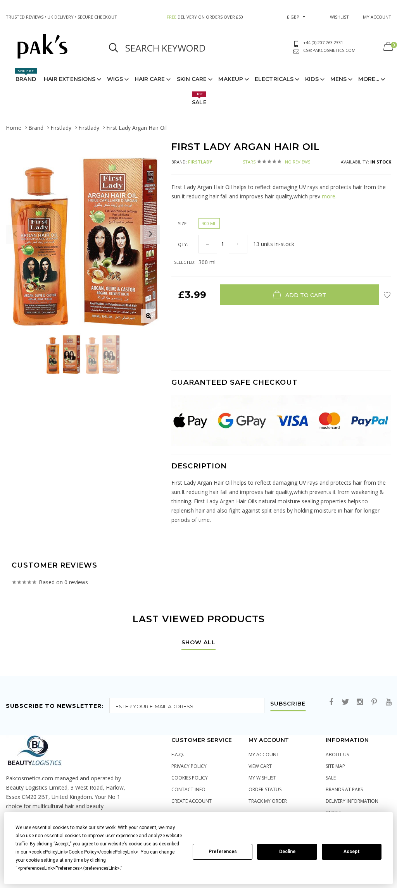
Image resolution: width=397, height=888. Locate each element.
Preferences (223, 851)
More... (368, 79)
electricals (274, 79)
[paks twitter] (345, 702)
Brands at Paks (344, 789)
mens (338, 79)
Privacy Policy (189, 766)
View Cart (260, 766)
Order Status (265, 789)
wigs (115, 79)
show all (198, 643)
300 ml (209, 223)
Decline (287, 851)
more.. (329, 196)
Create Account (191, 801)
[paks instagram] (359, 702)
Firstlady (60, 127)
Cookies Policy (189, 777)
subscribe (288, 704)
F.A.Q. (177, 754)
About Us (337, 754)
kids (311, 79)
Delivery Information (352, 801)
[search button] (113, 48)
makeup (230, 79)
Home (13, 127)
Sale (199, 99)
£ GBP (293, 17)
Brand (26, 76)
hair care (150, 79)
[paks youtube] (388, 702)
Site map (335, 766)
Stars (276, 162)
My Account (264, 754)
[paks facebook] (331, 702)
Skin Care (192, 79)
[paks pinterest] (374, 702)
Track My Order (268, 801)
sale (331, 777)
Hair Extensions (70, 79)
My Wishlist (262, 777)
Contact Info (188, 789)
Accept (351, 851)
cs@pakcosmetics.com (329, 50)
